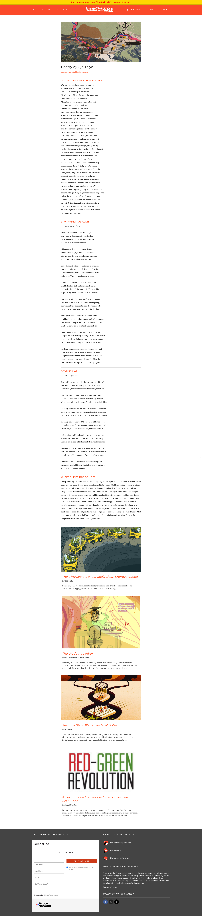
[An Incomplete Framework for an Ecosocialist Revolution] (101, 769)
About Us (163, 10)
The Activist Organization (120, 843)
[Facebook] (105, 901)
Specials (52, 10)
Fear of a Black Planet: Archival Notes (89, 725)
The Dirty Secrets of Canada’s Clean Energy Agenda (100, 576)
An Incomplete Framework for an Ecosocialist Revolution (95, 799)
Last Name (38, 870)
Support (150, 10)
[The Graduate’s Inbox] (101, 622)
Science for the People (51, 895)
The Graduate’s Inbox (77, 653)
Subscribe (136, 10)
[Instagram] (116, 901)
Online (65, 10)
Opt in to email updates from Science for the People (81, 868)
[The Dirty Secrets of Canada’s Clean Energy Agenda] (101, 549)
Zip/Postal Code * (41, 882)
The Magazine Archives (119, 858)
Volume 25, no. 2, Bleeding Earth (74, 72)
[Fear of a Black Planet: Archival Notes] (101, 697)
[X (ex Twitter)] (111, 901)
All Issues (38, 10)
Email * (37, 876)
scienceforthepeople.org (135, 883)
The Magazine (116, 850)
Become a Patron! (110, 887)
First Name (39, 863)
